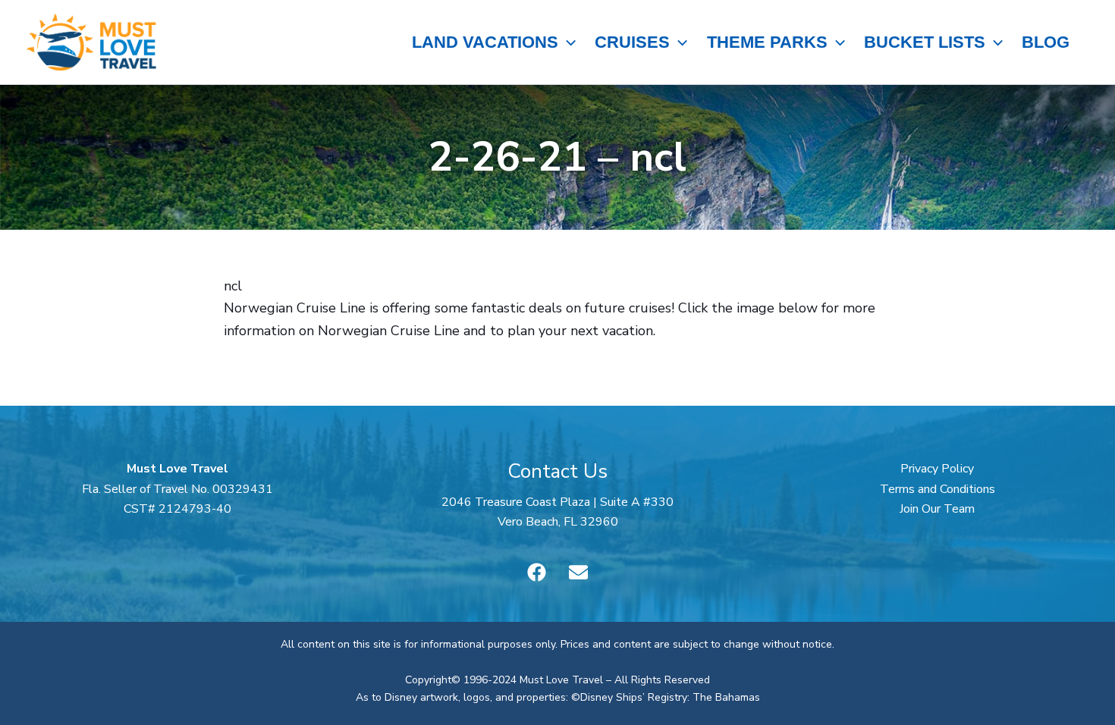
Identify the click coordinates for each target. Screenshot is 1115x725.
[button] (567, 42)
